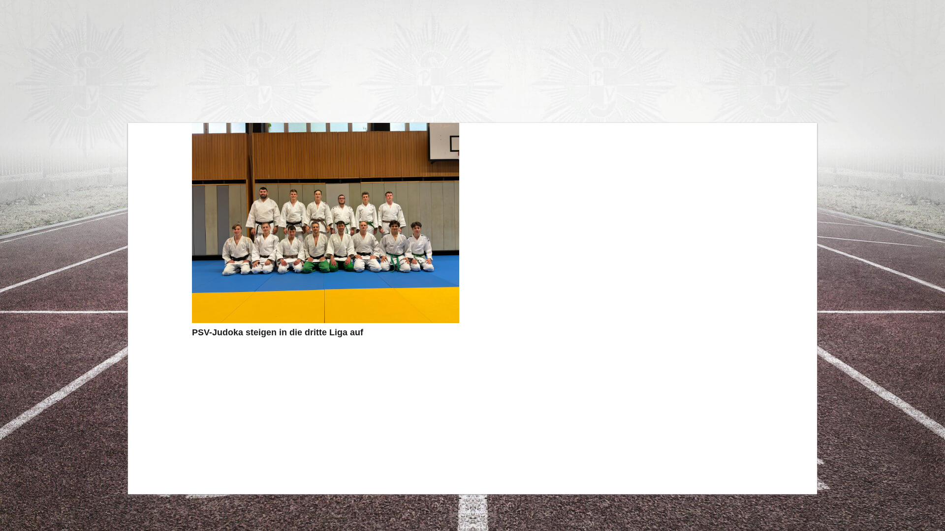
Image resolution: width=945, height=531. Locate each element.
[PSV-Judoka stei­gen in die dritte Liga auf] (325, 223)
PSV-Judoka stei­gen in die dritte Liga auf (277, 332)
